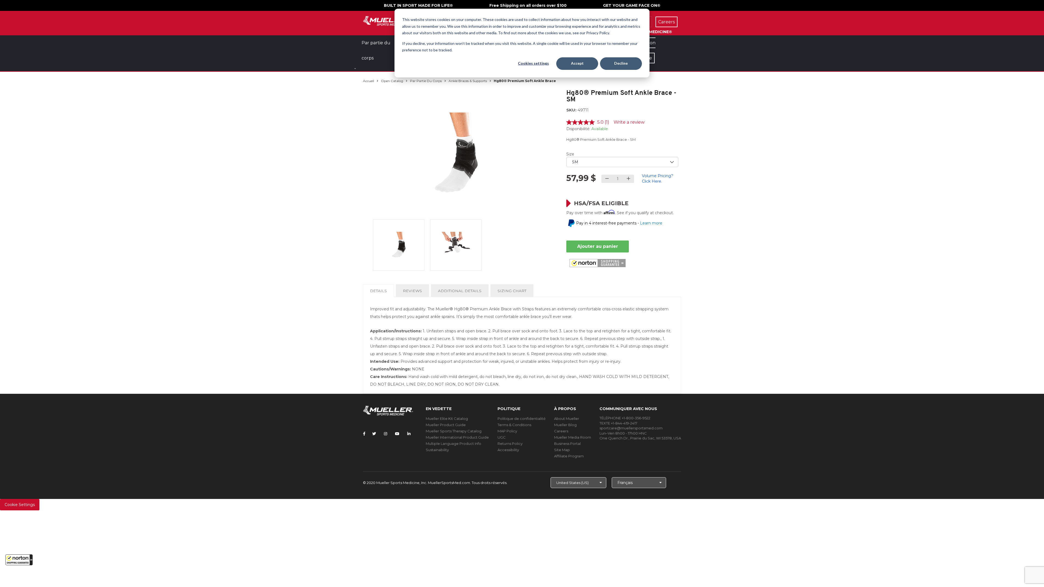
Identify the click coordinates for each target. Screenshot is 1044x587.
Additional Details (459, 290)
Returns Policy (510, 443)
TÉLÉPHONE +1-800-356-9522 (624, 418)
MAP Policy (507, 431)
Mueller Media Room (572, 437)
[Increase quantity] (628, 179)
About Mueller (566, 418)
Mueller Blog (565, 425)
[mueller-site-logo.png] (388, 20)
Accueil (368, 81)
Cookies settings (533, 63)
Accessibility (508, 450)
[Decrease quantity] (607, 179)
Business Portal (567, 443)
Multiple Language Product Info (453, 443)
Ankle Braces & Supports (468, 81)
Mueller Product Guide (446, 425)
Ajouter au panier (597, 246)
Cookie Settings (20, 504)
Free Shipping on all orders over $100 (528, 5)
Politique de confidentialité (522, 418)
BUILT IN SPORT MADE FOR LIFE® (418, 5)
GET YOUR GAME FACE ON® (631, 5)
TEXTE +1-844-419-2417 (618, 423)
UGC (502, 437)
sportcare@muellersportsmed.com (631, 428)
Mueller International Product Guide (457, 437)
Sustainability (437, 450)
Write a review (629, 122)
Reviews (412, 290)
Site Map (562, 450)
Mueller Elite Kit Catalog (447, 418)
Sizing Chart (512, 290)
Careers (561, 431)
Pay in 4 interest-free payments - (619, 223)
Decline (621, 63)
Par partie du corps (426, 81)
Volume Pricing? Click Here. (657, 178)
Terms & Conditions (514, 425)
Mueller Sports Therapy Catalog (453, 431)
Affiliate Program (569, 456)
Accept (577, 63)
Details (379, 292)
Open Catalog (392, 81)
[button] (19, 559)
